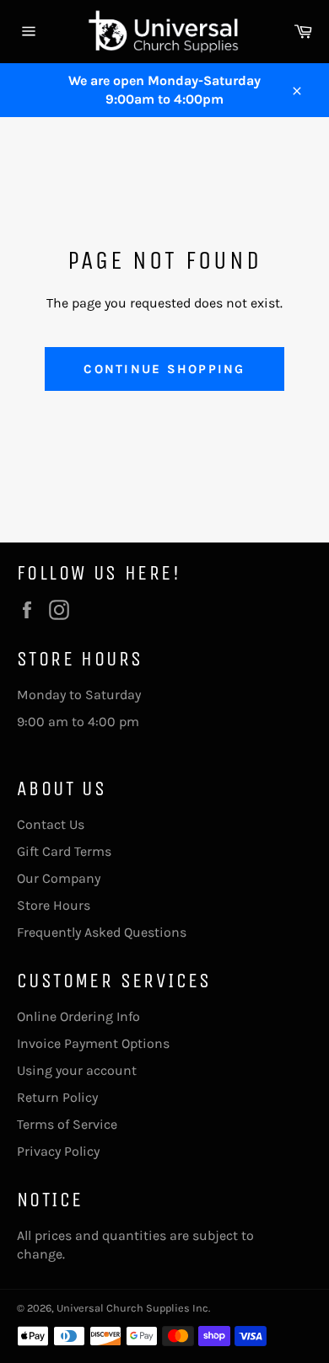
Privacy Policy (58, 1151)
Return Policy (57, 1097)
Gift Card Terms (64, 851)
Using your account (77, 1070)
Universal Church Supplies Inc (132, 1308)
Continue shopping (164, 369)
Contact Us (50, 824)
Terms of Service (67, 1124)
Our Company (58, 878)
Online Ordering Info (78, 1016)
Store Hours (53, 905)
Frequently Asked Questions (101, 932)
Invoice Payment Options (93, 1043)
